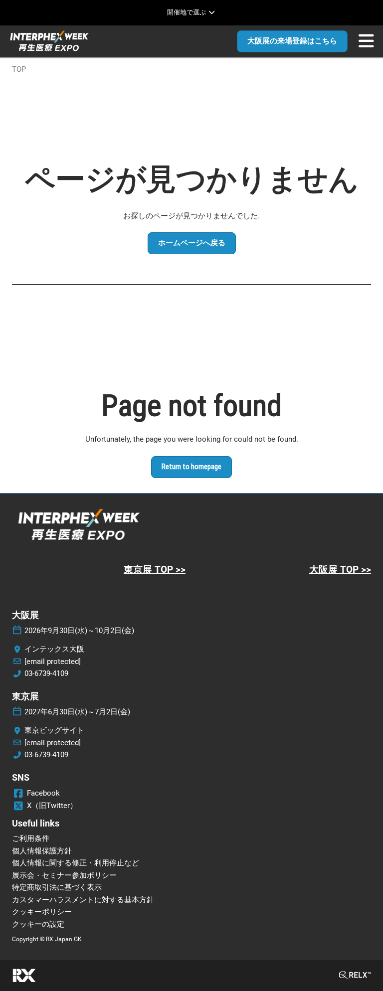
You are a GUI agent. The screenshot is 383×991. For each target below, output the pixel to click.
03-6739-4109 (46, 673)
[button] (292, 41)
